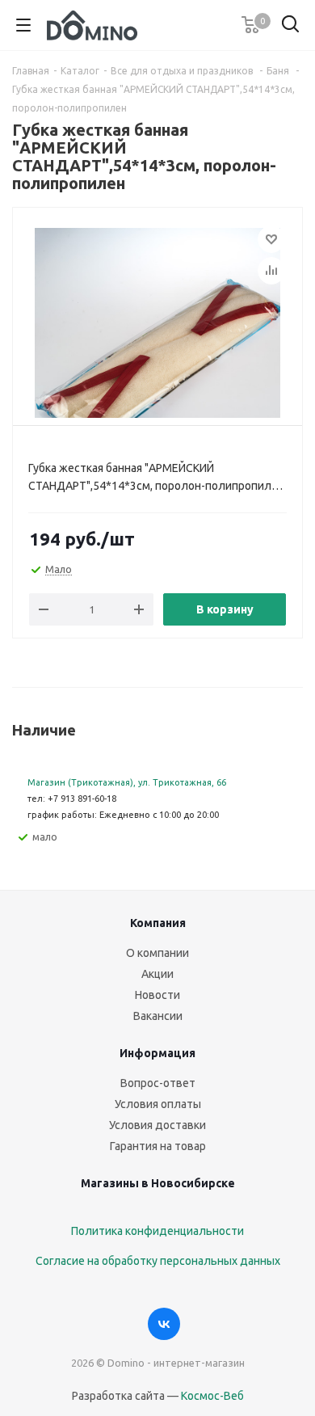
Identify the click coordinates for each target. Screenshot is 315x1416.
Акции (157, 973)
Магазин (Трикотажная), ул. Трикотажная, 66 (126, 782)
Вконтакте (164, 1324)
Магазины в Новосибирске (158, 1183)
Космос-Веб (212, 1395)
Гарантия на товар (158, 1146)
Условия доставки (157, 1125)
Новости (157, 994)
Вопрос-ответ (157, 1083)
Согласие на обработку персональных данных (158, 1260)
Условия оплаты (158, 1104)
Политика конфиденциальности (157, 1230)
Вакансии (158, 1015)
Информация (157, 1053)
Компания (158, 923)
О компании (157, 952)
